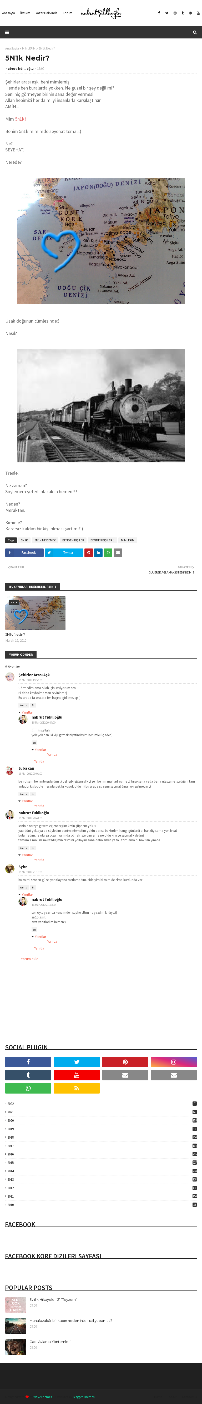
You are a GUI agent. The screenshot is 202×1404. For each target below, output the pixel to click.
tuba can (26, 768)
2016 (102, 1154)
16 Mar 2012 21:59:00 (43, 905)
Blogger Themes (83, 1397)
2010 (101, 1205)
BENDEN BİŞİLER (73, 540)
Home (158, 1397)
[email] (125, 1075)
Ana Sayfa (12, 48)
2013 (102, 1179)
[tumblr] (182, 13)
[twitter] (167, 13)
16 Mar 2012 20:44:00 (43, 722)
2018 (102, 1137)
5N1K (24, 540)
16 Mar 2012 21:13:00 (30, 872)
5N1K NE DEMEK (45, 540)
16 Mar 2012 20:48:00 (30, 818)
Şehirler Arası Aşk (34, 674)
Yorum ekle (29, 958)
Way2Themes (42, 1397)
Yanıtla (24, 705)
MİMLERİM (29, 48)
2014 (102, 1171)
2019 (101, 1129)
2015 (102, 1162)
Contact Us (189, 1397)
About (173, 1397)
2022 (101, 1103)
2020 (102, 1120)
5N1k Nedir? (15, 634)
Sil (33, 705)
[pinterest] (190, 13)
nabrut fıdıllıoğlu (20, 68)
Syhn (23, 866)
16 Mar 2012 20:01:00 (30, 773)
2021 (101, 1112)
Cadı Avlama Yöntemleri (49, 1341)
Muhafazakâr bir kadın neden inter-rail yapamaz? (70, 1320)
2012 (101, 1188)
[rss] (77, 1088)
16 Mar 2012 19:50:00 (30, 680)
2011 (102, 1196)
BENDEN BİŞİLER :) (102, 540)
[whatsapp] (28, 1088)
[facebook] (159, 13)
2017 (102, 1146)
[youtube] (198, 13)
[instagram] (175, 13)
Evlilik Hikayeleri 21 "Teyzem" (53, 1299)
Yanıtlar (27, 712)
